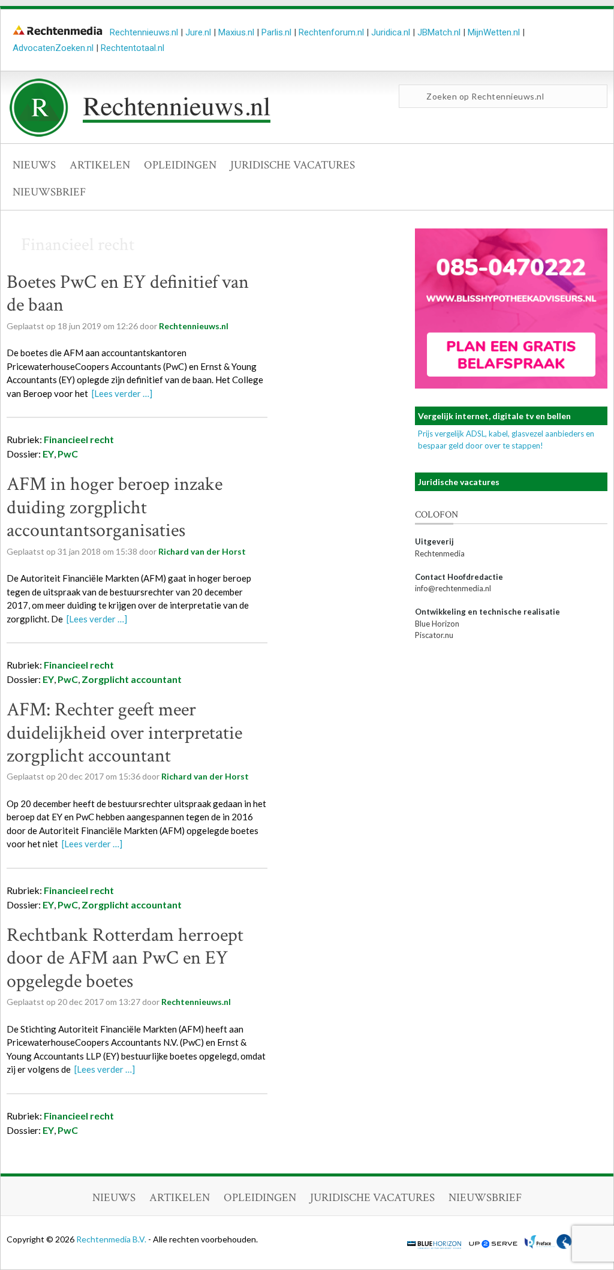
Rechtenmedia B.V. (112, 1239)
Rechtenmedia (440, 553)
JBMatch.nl (438, 32)
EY (48, 453)
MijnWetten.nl (494, 32)
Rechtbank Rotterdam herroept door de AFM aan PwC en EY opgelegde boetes (125, 958)
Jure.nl (198, 32)
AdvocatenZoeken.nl (53, 48)
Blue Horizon (437, 623)
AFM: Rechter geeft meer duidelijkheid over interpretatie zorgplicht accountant (124, 732)
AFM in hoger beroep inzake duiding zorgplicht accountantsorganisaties (114, 507)
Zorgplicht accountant (132, 679)
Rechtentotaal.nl (132, 48)
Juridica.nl (390, 32)
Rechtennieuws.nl (144, 32)
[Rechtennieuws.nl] (140, 133)
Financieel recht (79, 439)
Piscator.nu (434, 635)
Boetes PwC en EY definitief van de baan (128, 293)
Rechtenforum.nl (331, 32)
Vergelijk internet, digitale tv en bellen (494, 416)
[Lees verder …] (122, 393)
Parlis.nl (276, 32)
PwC (68, 453)
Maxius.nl (236, 32)
